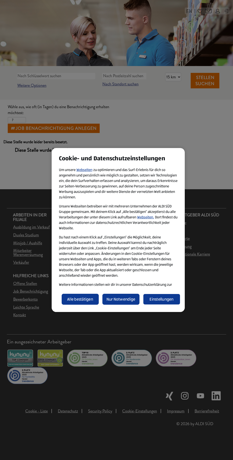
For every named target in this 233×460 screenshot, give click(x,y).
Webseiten (84, 169)
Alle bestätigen (80, 299)
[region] (118, 230)
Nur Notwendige (120, 299)
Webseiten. (145, 217)
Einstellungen (161, 299)
